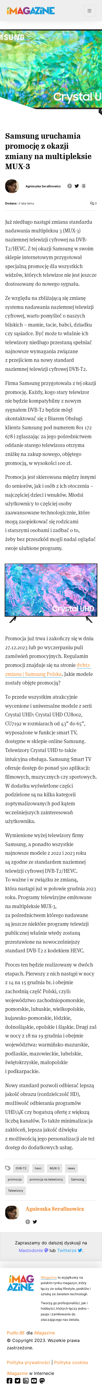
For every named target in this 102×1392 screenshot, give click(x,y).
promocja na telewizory (46, 1179)
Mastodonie (31, 1250)
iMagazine (49, 1277)
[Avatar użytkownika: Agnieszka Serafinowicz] (12, 1212)
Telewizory (15, 1190)
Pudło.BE (16, 1332)
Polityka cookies (71, 1362)
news (71, 1168)
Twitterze (67, 1250)
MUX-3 (55, 1168)
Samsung (77, 1179)
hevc (38, 1168)
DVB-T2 (21, 1168)
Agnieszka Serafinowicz (43, 186)
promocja (14, 1179)
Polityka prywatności (28, 1362)
